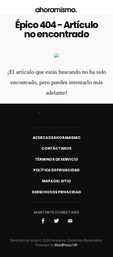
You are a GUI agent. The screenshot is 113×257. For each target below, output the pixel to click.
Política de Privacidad (56, 170)
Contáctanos (56, 148)
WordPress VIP (65, 245)
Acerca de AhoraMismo (57, 137)
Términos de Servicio (56, 159)
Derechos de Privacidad (56, 192)
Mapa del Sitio (56, 181)
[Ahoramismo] (56, 8)
